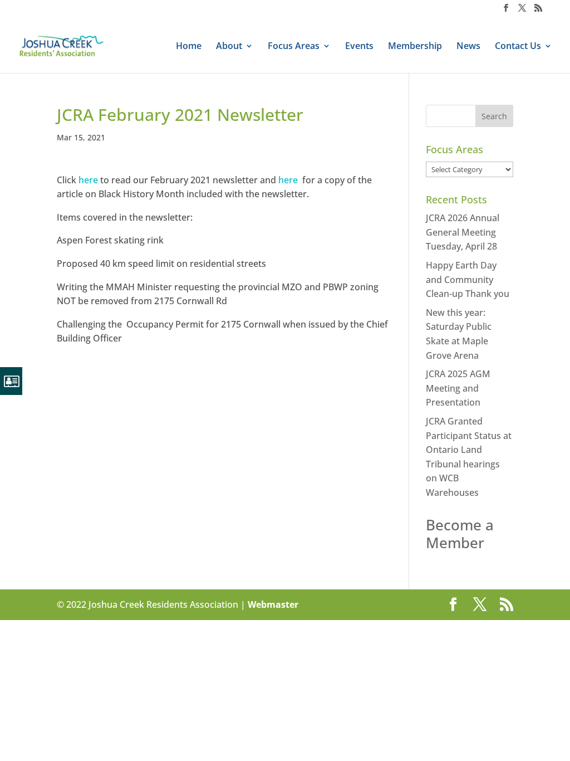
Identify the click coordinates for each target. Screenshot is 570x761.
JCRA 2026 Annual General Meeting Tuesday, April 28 (462, 232)
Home (189, 47)
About (229, 47)
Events (359, 47)
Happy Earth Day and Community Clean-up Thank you (467, 279)
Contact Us (518, 47)
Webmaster (273, 604)
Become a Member (460, 533)
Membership (415, 47)
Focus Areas (294, 47)
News (468, 47)
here (88, 180)
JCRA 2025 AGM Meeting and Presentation (458, 388)
